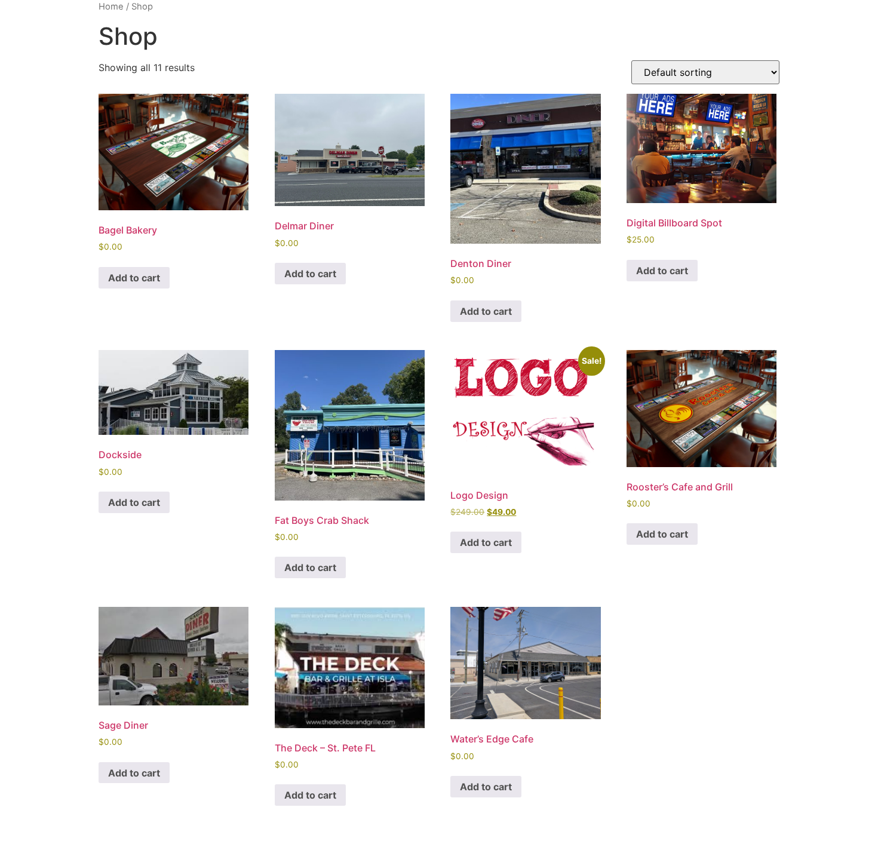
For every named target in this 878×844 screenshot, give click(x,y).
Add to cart (134, 278)
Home (111, 6)
